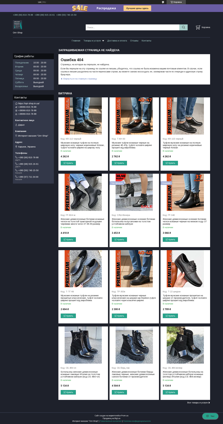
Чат (213, 416)
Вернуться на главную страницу (80, 78)
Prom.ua (124, 416)
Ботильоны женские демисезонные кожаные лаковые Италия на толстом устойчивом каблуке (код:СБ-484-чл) (80, 374)
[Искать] (183, 27)
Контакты (146, 40)
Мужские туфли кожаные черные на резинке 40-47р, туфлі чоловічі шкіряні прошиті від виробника (132, 145)
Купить (69, 163)
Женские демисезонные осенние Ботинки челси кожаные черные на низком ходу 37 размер (185, 221)
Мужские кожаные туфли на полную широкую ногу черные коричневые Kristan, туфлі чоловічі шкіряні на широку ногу (82, 145)
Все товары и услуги (197, 402)
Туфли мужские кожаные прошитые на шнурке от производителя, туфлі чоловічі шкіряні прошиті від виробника (185, 298)
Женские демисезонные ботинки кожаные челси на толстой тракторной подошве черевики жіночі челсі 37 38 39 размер (82, 221)
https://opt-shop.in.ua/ (28, 103)
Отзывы (134, 40)
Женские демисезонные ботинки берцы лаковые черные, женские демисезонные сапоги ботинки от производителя (133, 374)
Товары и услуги (92, 40)
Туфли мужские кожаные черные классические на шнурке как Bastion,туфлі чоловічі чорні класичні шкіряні (134, 298)
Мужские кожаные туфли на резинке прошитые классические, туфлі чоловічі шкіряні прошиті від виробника (81, 298)
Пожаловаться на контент (111, 421)
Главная (76, 40)
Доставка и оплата (117, 40)
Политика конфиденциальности (137, 421)
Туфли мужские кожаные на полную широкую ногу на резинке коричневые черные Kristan (182, 145)
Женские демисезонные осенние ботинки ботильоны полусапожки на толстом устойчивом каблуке (133, 221)
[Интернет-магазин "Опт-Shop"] (47, 24)
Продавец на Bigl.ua (111, 418)
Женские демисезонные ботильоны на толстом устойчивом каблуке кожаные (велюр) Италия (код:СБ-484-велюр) (183, 374)
